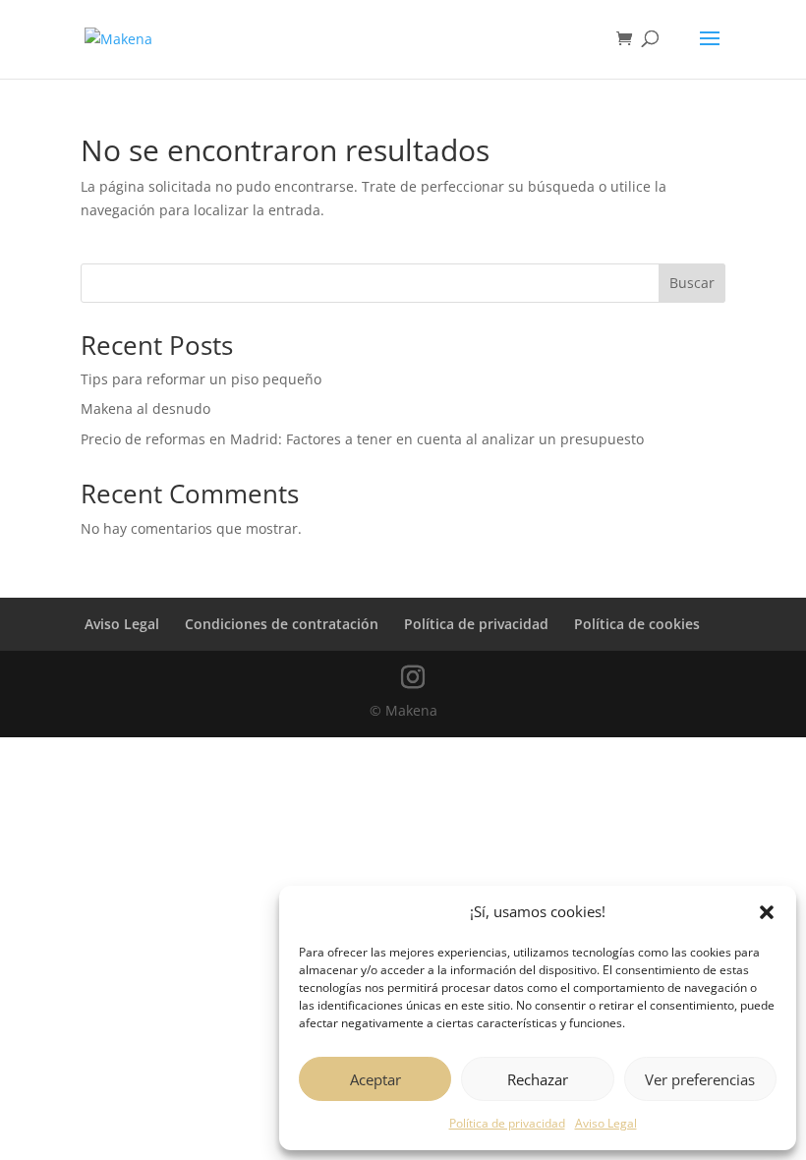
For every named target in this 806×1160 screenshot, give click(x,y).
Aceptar (375, 1079)
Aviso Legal (606, 1123)
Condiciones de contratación (281, 623)
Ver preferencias (700, 1079)
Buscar (692, 282)
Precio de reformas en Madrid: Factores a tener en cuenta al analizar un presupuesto (362, 439)
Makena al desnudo (145, 408)
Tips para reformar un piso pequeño (201, 379)
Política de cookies (637, 623)
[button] (767, 912)
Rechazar (537, 1079)
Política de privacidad (507, 1123)
